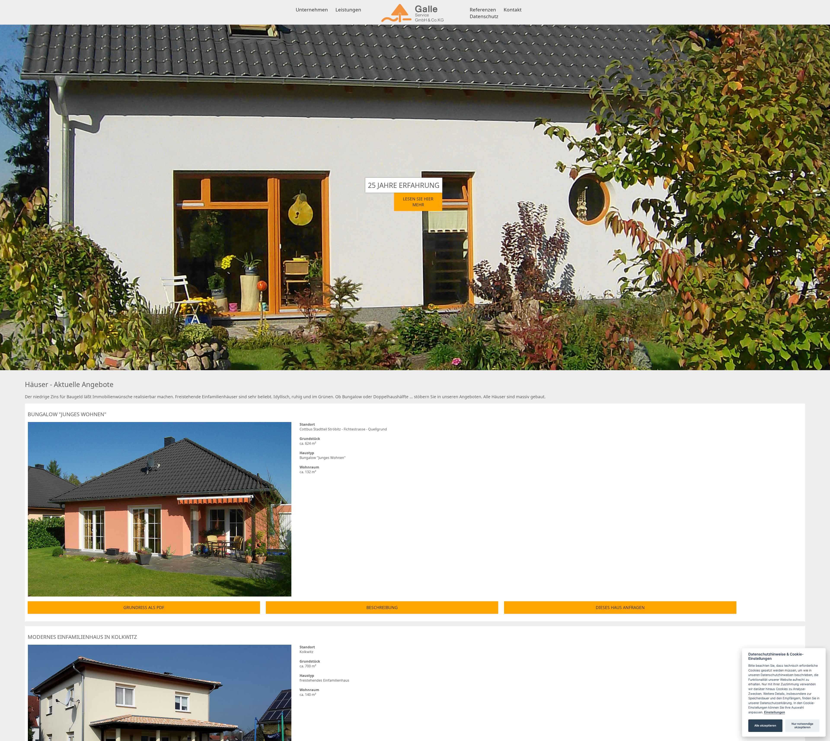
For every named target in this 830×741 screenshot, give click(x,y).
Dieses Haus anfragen (620, 607)
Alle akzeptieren (765, 725)
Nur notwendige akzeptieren (802, 725)
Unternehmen (312, 9)
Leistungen (348, 9)
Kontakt (513, 9)
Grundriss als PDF (143, 607)
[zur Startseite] (412, 22)
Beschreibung (382, 607)
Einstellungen (774, 712)
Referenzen (483, 9)
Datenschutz (484, 16)
